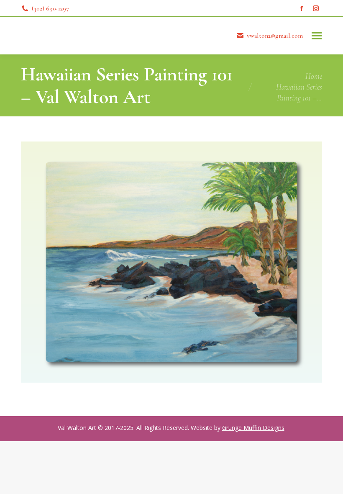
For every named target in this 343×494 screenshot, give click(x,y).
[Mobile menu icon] (316, 36)
